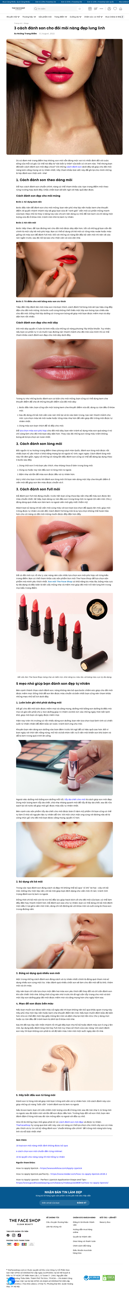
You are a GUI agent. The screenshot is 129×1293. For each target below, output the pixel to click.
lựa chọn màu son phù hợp (33, 430)
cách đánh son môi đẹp (71, 1122)
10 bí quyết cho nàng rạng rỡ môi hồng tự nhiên (40, 1157)
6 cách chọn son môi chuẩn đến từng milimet (39, 1151)
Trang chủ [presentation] (18, 23)
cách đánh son (74, 166)
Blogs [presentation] (26, 23)
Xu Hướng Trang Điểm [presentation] (25, 33)
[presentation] (18, 8)
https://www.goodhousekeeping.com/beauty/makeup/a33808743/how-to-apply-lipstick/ (62, 1182)
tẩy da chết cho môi (74, 799)
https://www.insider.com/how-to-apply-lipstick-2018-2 (79, 1174)
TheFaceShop (23, 1125)
